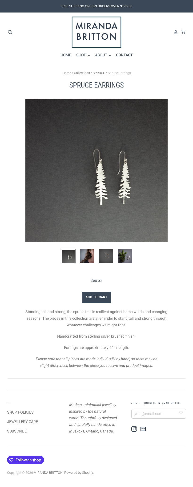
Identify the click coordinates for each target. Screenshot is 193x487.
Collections (82, 73)
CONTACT (124, 55)
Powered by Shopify (78, 472)
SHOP (81, 55)
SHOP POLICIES (20, 412)
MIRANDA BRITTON (48, 472)
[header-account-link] (174, 32)
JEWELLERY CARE (22, 422)
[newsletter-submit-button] (181, 414)
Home (66, 73)
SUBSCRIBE (17, 431)
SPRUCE (99, 73)
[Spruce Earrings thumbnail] (68, 256)
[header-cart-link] (181, 32)
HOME (65, 55)
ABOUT (101, 55)
